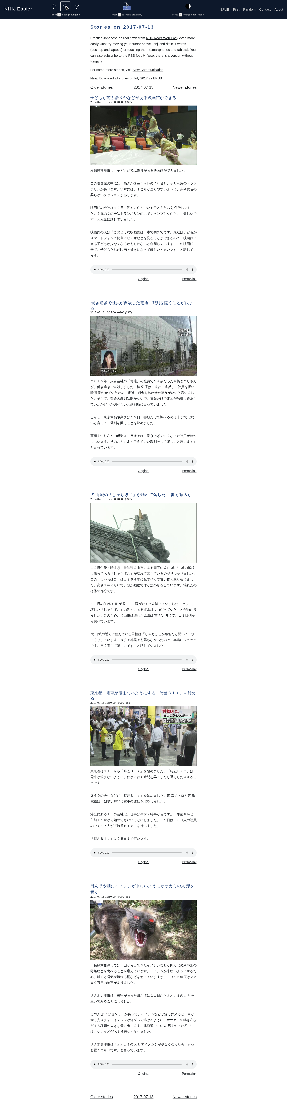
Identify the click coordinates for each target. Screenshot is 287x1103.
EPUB (224, 9)
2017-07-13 (143, 87)
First (236, 9)
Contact (265, 9)
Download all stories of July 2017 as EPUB (130, 78)
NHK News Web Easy (162, 38)
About (279, 9)
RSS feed (135, 55)
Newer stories (185, 87)
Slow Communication (148, 70)
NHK (18, 7)
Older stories (101, 87)
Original (143, 279)
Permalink (189, 279)
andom (249, 9)
